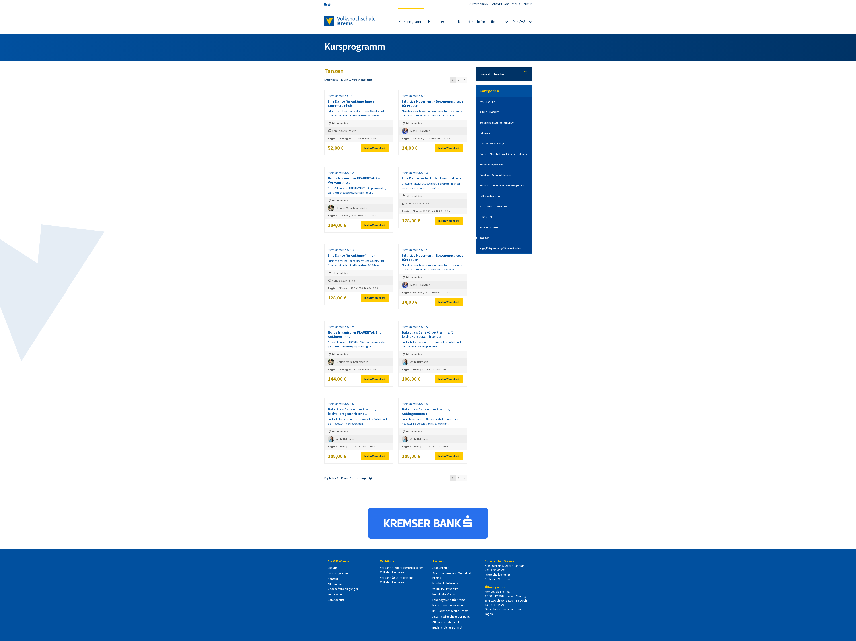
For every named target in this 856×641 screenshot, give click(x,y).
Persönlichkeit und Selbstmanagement (502, 185)
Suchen (526, 73)
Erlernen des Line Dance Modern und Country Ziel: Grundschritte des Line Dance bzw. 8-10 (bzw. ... (356, 118)
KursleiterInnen (440, 21)
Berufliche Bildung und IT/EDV (497, 122)
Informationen (489, 21)
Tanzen (485, 237)
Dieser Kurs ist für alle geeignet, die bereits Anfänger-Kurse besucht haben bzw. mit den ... (431, 192)
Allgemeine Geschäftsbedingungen (343, 586)
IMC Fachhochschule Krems (450, 611)
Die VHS (518, 21)
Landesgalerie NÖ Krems (448, 600)
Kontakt (496, 4)
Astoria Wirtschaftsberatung (451, 616)
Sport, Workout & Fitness (493, 206)
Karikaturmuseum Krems (448, 605)
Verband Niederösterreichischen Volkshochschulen (402, 570)
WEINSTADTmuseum (445, 589)
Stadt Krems (440, 568)
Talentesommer (489, 227)
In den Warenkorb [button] (374, 148)
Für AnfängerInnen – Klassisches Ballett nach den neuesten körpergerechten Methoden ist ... (430, 426)
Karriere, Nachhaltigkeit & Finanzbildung (503, 154)
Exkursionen (487, 133)
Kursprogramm (478, 4)
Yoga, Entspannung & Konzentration (500, 248)
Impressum (335, 594)
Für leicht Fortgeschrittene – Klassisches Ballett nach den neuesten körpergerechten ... (432, 349)
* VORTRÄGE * (487, 101)
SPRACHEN (486, 216)
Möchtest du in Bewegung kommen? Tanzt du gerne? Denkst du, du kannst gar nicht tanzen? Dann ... (432, 118)
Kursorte (465, 21)
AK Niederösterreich (446, 622)
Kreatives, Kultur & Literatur (495, 175)
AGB (506, 4)
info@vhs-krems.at (497, 575)
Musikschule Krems (445, 583)
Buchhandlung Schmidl (447, 627)
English (517, 4)
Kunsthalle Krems (444, 594)
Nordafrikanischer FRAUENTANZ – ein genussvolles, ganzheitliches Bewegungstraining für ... (357, 195)
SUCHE (528, 4)
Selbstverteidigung (490, 196)
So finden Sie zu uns (498, 579)
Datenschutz (336, 600)
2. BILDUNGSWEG (490, 112)
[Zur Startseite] (350, 21)
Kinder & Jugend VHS (492, 164)
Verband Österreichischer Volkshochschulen (397, 580)
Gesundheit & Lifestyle (492, 143)
